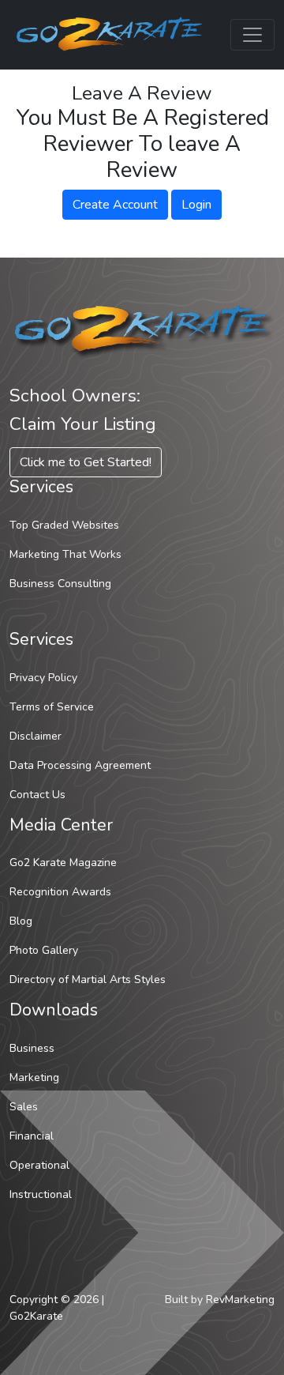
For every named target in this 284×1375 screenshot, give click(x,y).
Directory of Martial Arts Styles (87, 979)
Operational (39, 1165)
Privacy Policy (43, 677)
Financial (31, 1135)
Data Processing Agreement (80, 765)
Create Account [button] (115, 204)
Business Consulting (60, 583)
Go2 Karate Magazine (63, 862)
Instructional (40, 1194)
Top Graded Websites (64, 525)
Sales (23, 1106)
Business (31, 1048)
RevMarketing (240, 1299)
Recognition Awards (60, 891)
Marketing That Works (65, 554)
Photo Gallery (43, 950)
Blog (20, 921)
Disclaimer (35, 736)
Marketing (34, 1077)
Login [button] (196, 204)
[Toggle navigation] (252, 35)
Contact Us (37, 794)
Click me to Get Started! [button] (85, 462)
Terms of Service (51, 706)
